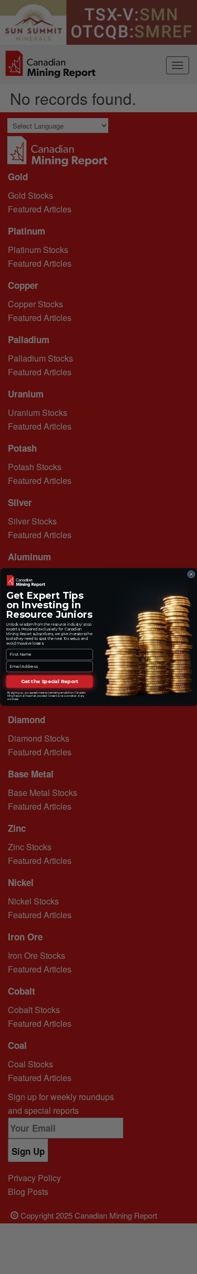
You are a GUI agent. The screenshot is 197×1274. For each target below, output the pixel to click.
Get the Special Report (49, 682)
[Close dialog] (191, 574)
